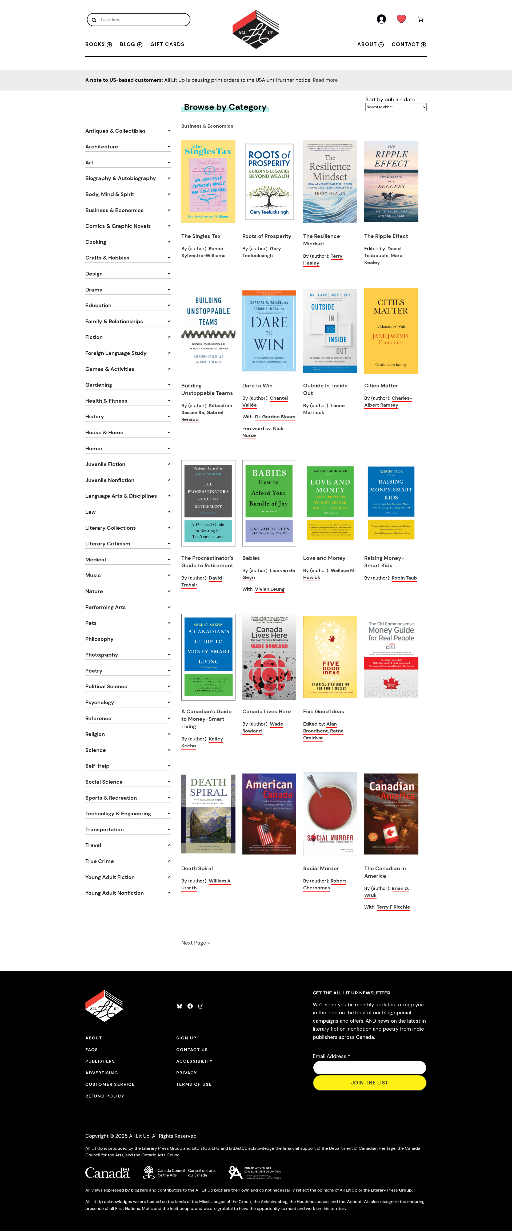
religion (95, 734)
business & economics (114, 210)
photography (101, 654)
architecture (101, 146)
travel (93, 845)
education (98, 305)
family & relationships (114, 321)
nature (94, 591)
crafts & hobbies (107, 257)
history (94, 416)
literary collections (110, 527)
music (93, 575)
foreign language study (116, 353)
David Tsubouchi (382, 252)
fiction (94, 337)
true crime (99, 861)
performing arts (105, 607)
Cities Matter (381, 385)
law (90, 511)
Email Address (331, 1056)
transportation (104, 829)
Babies (251, 557)
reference (98, 718)
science (95, 750)
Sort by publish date (390, 99)
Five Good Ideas (323, 711)
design (94, 273)
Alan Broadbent (320, 727)
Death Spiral (197, 868)
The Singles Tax (201, 236)
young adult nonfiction (114, 892)
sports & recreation (111, 797)
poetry (93, 670)
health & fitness (106, 400)
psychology (99, 702)
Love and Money (324, 557)
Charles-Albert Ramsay (388, 401)
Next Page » (195, 942)
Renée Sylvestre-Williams (203, 252)
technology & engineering (118, 813)
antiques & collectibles (115, 130)
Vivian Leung (270, 589)
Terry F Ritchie (393, 907)
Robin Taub (404, 578)
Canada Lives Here (266, 711)
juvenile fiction (105, 464)
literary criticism (107, 543)
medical (95, 559)
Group (405, 1190)
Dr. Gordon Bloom (275, 417)
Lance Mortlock (324, 409)
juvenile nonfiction (109, 480)
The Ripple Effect (386, 236)
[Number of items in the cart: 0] (421, 20)
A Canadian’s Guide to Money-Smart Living (206, 719)
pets (91, 622)
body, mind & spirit (109, 194)
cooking (95, 241)
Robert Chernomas (324, 884)
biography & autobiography (120, 178)
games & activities (110, 369)
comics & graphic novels (118, 225)
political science (106, 686)
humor (94, 448)
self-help (97, 765)
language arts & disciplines (121, 495)
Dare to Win (257, 385)
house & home (104, 432)
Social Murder (321, 868)
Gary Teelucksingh (261, 252)
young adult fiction (110, 877)
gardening (98, 384)
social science (104, 781)
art (89, 162)
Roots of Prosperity (266, 236)
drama (94, 289)
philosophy (99, 638)
